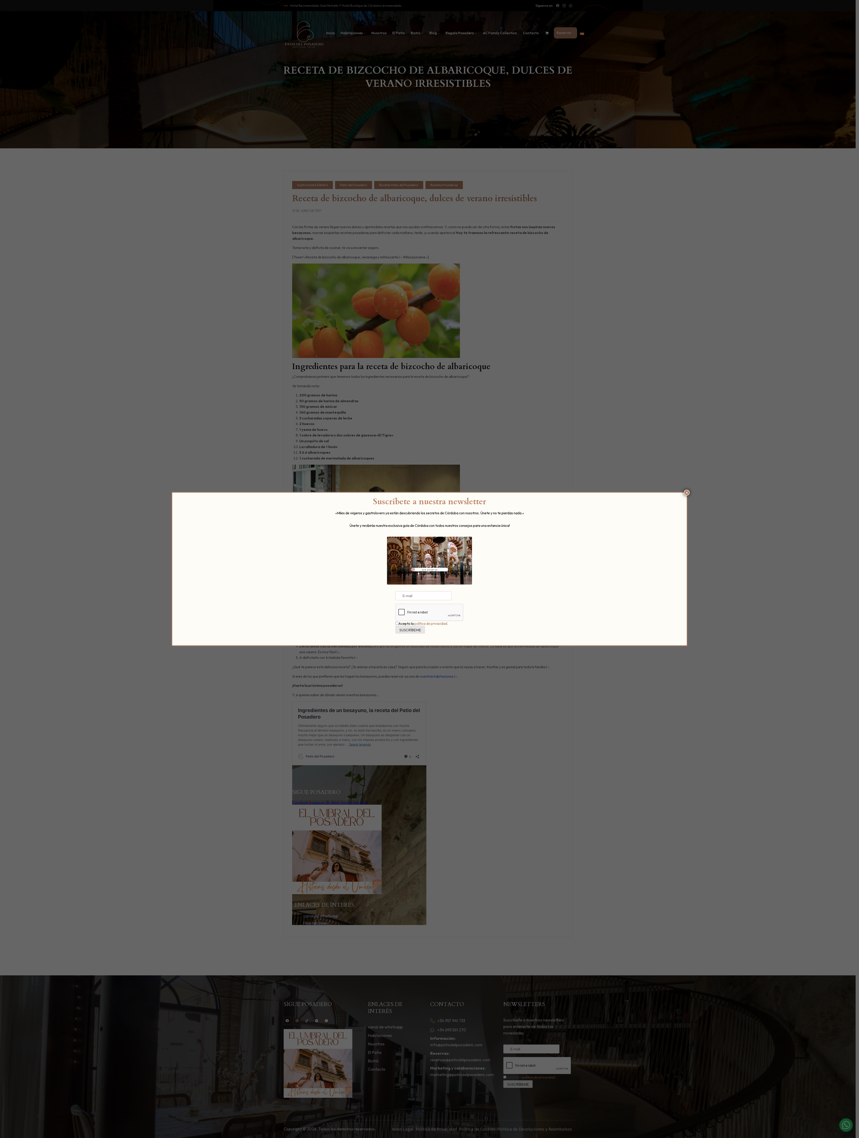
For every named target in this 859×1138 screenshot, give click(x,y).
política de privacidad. (431, 623)
